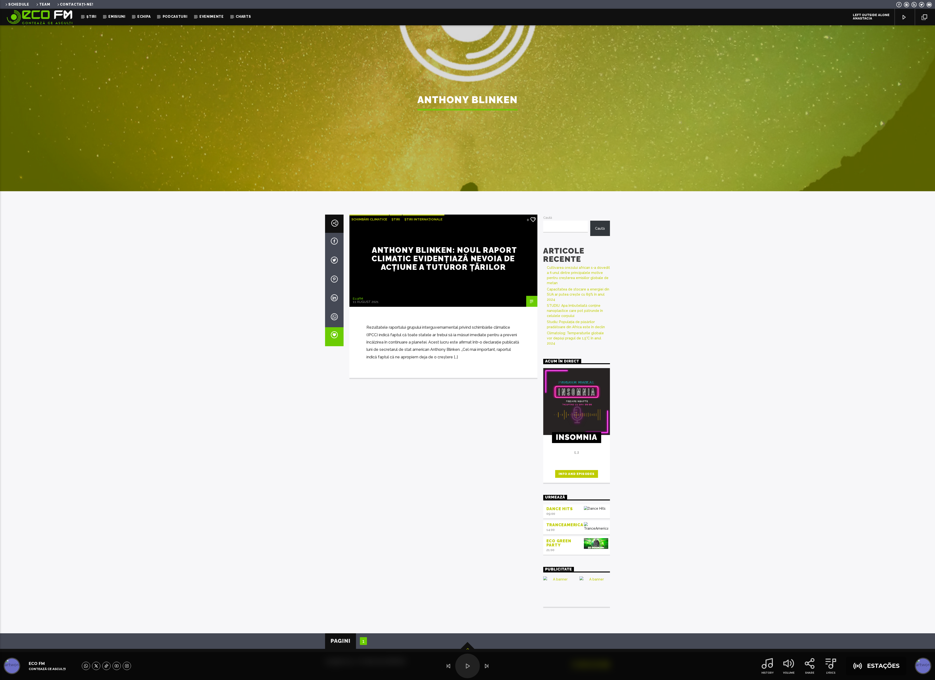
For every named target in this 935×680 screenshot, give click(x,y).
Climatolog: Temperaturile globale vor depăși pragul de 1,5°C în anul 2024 (575, 338)
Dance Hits (559, 509)
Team (44, 4)
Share (809, 672)
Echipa (143, 16)
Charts (243, 16)
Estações (883, 665)
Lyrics (830, 672)
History (767, 672)
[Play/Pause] (467, 666)
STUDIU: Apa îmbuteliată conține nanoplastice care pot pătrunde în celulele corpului (575, 311)
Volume (789, 672)
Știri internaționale (423, 219)
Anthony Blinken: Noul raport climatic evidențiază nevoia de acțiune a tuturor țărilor (444, 258)
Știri (91, 16)
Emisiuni (116, 16)
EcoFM (358, 298)
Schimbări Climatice (369, 219)
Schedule (18, 4)
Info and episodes (576, 474)
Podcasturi (175, 16)
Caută (547, 217)
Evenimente (211, 16)
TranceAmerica (564, 525)
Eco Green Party (558, 543)
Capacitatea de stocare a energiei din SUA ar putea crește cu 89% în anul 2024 (578, 294)
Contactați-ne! (76, 4)
